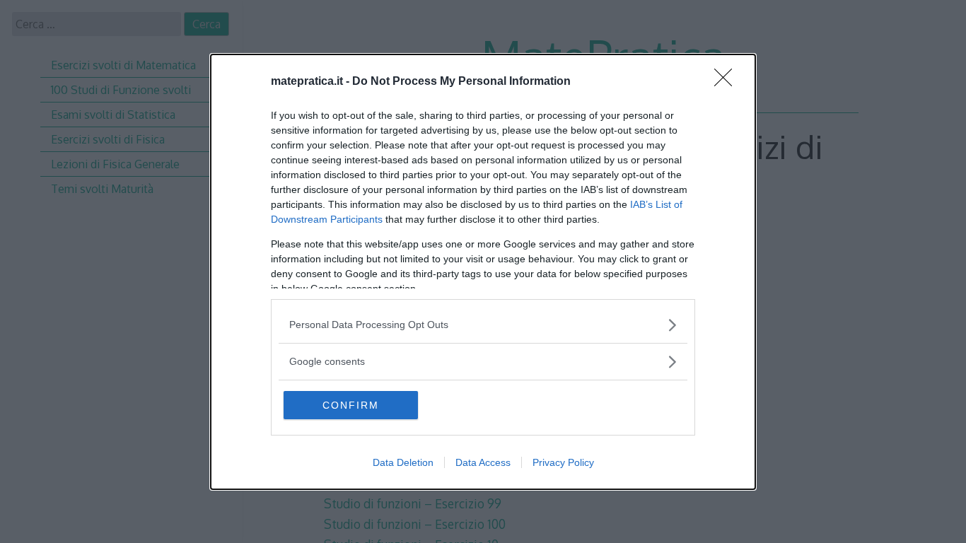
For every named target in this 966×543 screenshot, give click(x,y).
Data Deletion (403, 462)
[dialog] (483, 271)
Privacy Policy (563, 462)
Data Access (483, 462)
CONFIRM (350, 405)
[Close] (727, 82)
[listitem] (483, 324)
